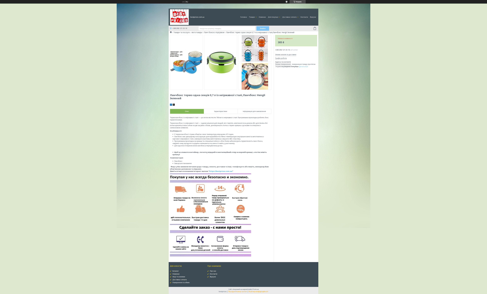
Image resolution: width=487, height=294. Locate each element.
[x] (174, 105)
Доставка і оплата (289, 17)
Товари (252, 17)
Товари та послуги (181, 32)
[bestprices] (179, 17)
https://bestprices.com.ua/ (220, 171)
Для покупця (273, 17)
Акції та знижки (178, 276)
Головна (243, 17)
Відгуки (313, 17)
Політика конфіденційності (258, 291)
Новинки (262, 17)
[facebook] (171, 105)
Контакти (304, 17)
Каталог (175, 271)
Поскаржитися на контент (237, 291)
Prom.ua (256, 289)
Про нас (213, 271)
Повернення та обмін (181, 282)
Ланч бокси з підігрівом (214, 32)
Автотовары (197, 32)
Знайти (263, 28)
